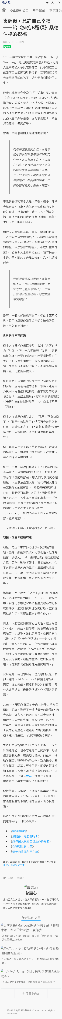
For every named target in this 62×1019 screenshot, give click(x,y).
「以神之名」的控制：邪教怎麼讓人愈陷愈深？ (28, 982)
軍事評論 (55, 10)
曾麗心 (6, 41)
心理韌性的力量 (22, 846)
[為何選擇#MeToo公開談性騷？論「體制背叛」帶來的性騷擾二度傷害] (31, 927)
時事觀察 (38, 10)
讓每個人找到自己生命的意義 (30, 841)
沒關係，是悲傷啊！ (25, 836)
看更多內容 (33, 993)
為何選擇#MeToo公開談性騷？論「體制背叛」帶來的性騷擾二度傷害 (31, 937)
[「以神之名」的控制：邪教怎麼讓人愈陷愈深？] (31, 973)
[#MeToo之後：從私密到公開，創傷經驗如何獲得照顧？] (31, 950)
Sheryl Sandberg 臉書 (13, 864)
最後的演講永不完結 (25, 851)
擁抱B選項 (19, 831)
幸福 (10, 878)
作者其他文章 (31, 917)
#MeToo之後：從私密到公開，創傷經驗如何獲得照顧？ (31, 960)
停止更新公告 (19, 10)
